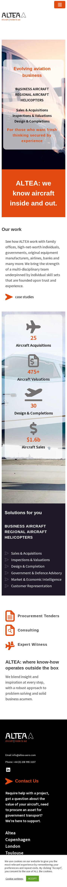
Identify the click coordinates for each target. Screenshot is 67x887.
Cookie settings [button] (14, 878)
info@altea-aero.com (24, 755)
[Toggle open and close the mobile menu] (59, 4)
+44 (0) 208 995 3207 (25, 762)
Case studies (24, 296)
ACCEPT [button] (32, 878)
